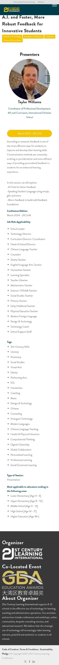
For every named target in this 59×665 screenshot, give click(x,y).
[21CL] (24, 9)
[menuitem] (24, 2)
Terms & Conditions (29, 649)
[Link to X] (25, 662)
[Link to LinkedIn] (34, 662)
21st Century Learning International (20, 604)
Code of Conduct (10, 649)
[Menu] (53, 9)
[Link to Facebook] (29, 662)
